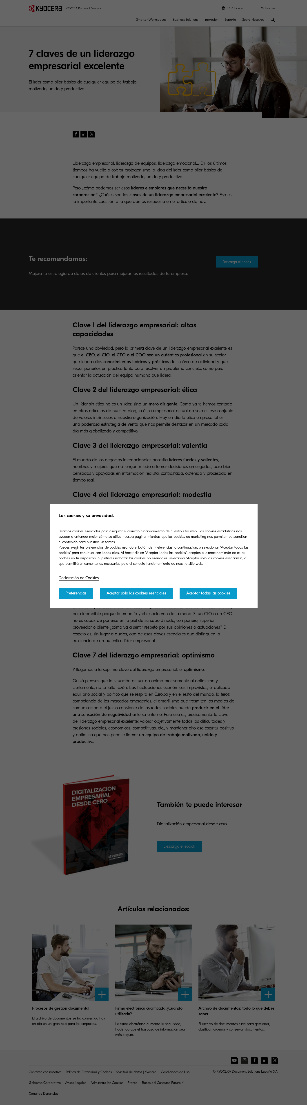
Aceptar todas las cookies (208, 593)
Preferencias (75, 593)
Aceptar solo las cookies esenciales (136, 593)
